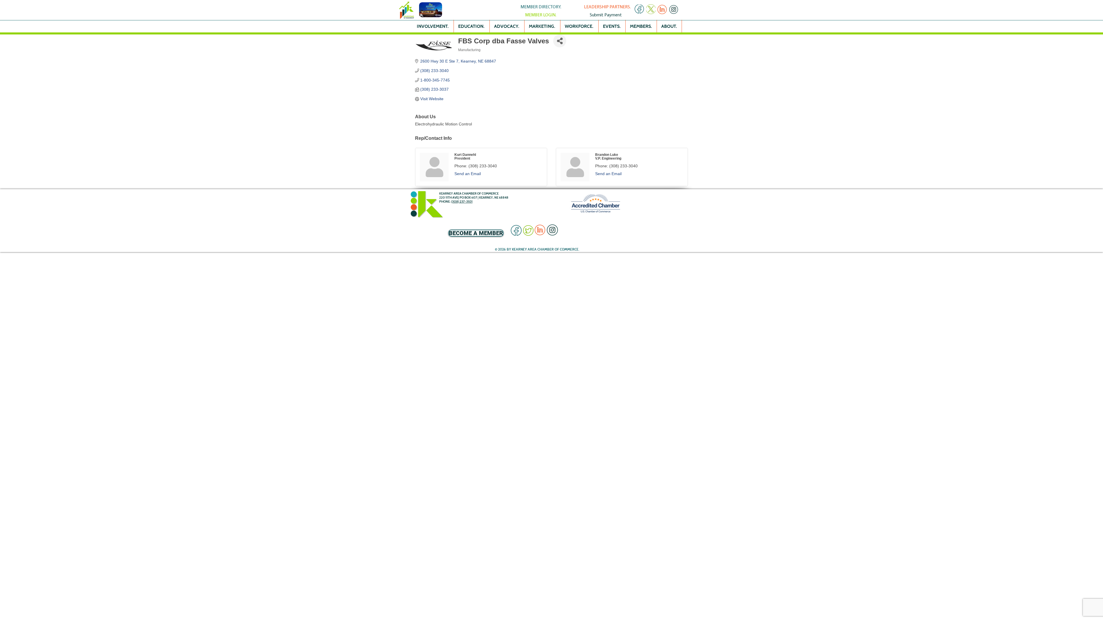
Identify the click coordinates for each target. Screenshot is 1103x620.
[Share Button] (559, 40)
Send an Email (467, 173)
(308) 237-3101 (462, 201)
